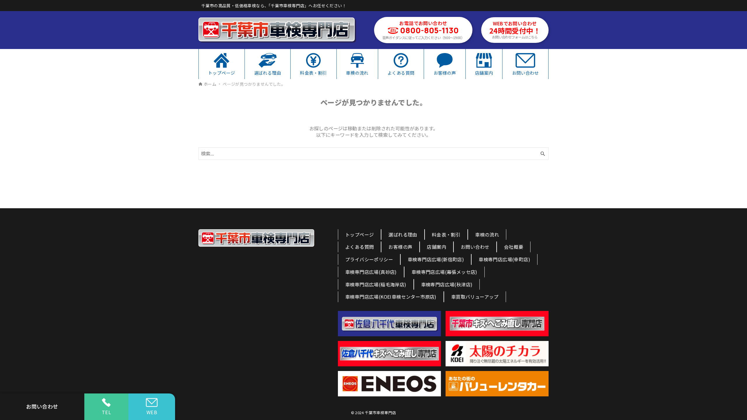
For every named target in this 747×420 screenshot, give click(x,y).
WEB (151, 412)
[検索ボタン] (543, 153)
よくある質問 (359, 246)
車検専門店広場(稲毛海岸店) (375, 284)
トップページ (359, 234)
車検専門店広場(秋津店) (447, 284)
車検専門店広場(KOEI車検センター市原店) (391, 296)
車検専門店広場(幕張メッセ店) (444, 271)
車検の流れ (487, 234)
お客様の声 (400, 246)
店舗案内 (436, 246)
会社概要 (513, 246)
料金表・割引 (446, 234)
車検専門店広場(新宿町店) (436, 259)
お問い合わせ (475, 246)
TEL (106, 412)
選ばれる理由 (402, 234)
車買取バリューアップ (475, 296)
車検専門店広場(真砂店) (371, 271)
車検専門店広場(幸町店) (504, 259)
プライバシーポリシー (369, 259)
